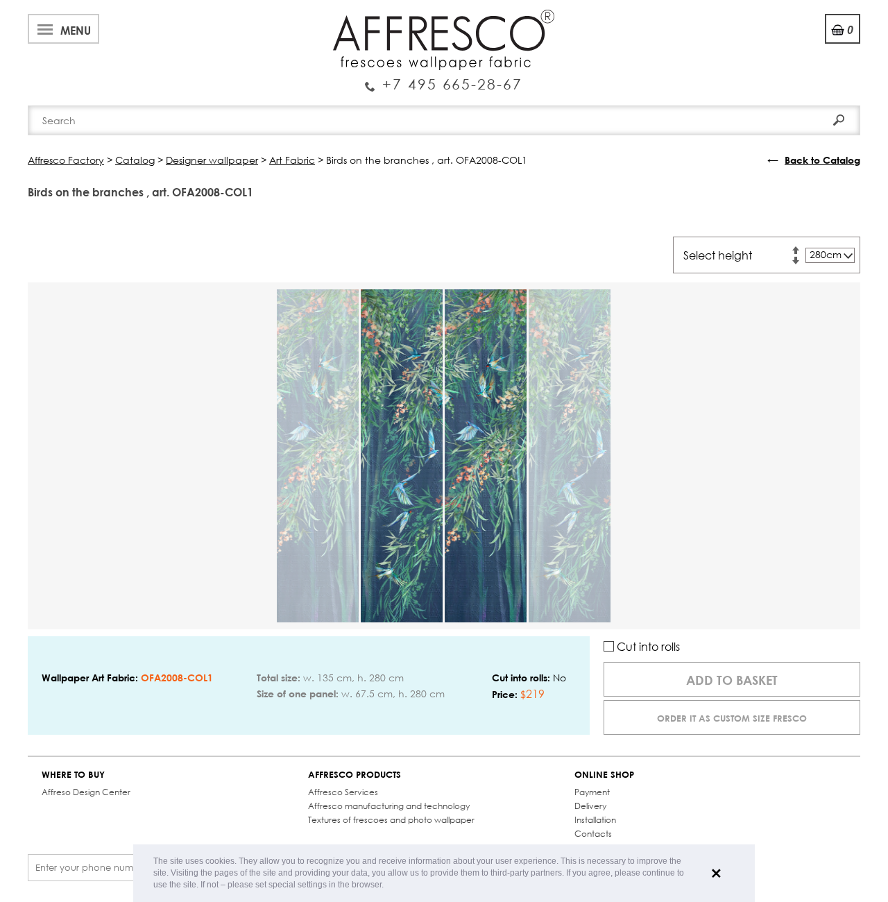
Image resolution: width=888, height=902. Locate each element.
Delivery (590, 806)
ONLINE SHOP (604, 774)
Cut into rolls (647, 646)
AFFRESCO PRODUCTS (354, 774)
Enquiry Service (444, 78)
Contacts (593, 834)
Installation (595, 820)
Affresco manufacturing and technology (389, 806)
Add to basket (732, 680)
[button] (387, 885)
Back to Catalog (822, 160)
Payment (592, 792)
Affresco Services (343, 792)
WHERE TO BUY (73, 774)
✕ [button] (716, 873)
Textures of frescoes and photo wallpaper (391, 820)
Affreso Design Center (86, 792)
